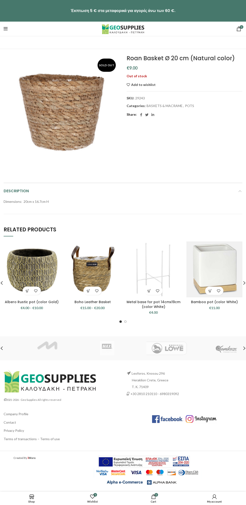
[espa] (144, 461)
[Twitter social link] (147, 115)
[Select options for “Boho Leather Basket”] (88, 291)
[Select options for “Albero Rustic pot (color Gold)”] (27, 291)
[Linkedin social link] (153, 115)
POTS (189, 106)
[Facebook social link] (141, 115)
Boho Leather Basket (92, 302)
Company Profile (16, 414)
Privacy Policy (14, 430)
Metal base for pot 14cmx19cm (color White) (153, 304)
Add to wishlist (143, 84)
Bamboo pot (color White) (214, 302)
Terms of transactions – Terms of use (32, 439)
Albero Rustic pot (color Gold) (32, 302)
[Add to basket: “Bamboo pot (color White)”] (210, 291)
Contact (10, 422)
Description (16, 191)
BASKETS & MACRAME (165, 106)
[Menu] (5, 29)
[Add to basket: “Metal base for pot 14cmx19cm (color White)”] (149, 291)
